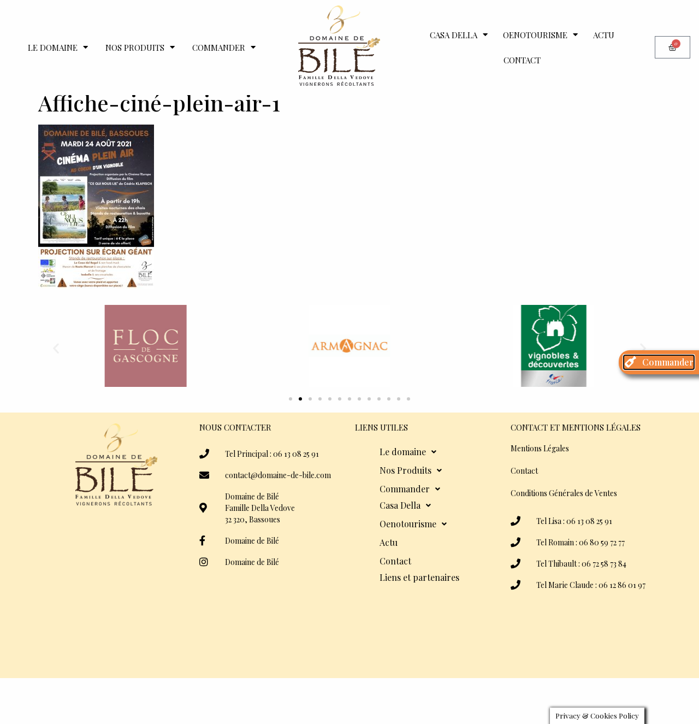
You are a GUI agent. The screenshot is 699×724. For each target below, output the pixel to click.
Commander (218, 47)
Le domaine (53, 47)
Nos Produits (134, 47)
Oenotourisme (535, 35)
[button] (56, 348)
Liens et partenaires (419, 577)
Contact (522, 60)
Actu (603, 35)
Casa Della (453, 35)
